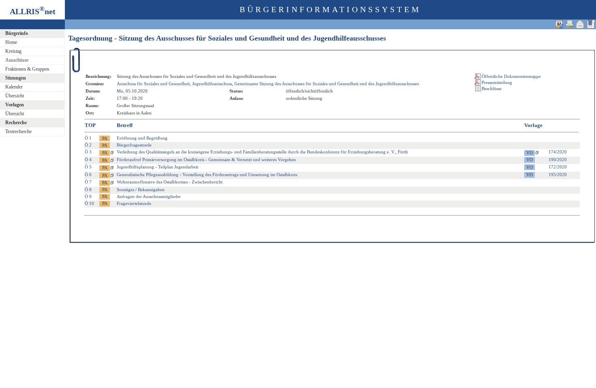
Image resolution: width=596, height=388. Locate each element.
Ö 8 (88, 189)
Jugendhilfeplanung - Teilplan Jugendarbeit (157, 166)
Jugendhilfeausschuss (212, 83)
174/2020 (558, 151)
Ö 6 (88, 174)
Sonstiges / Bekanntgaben (141, 189)
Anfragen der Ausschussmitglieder (149, 196)
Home (11, 42)
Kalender (14, 87)
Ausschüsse (16, 60)
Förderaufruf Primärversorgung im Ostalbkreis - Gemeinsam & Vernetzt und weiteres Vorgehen (206, 159)
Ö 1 (88, 138)
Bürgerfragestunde (134, 144)
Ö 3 (88, 151)
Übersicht (14, 96)
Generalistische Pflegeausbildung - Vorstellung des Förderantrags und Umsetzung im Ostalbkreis (207, 174)
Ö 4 (88, 159)
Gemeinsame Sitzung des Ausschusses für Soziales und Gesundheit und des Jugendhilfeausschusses (326, 83)
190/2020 (558, 159)
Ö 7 (88, 181)
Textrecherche (18, 131)
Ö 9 (88, 196)
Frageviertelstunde (134, 203)
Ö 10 (89, 203)
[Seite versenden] (580, 24)
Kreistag (13, 51)
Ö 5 (88, 166)
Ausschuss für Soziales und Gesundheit (153, 83)
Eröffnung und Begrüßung (142, 138)
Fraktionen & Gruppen (27, 69)
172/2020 (558, 166)
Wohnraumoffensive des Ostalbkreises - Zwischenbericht (170, 181)
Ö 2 (88, 144)
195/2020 (558, 174)
